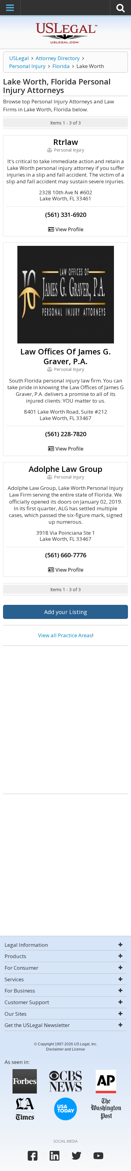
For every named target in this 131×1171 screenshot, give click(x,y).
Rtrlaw (65, 141)
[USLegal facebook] (32, 1156)
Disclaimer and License (65, 1049)
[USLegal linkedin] (54, 1156)
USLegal (19, 58)
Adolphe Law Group (65, 468)
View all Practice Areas (65, 635)
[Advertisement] (65, 717)
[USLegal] (66, 23)
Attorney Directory (58, 58)
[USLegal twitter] (76, 1156)
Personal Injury (27, 66)
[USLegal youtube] (98, 1156)
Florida (61, 66)
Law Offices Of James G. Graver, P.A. (65, 356)
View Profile (68, 229)
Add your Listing (65, 612)
